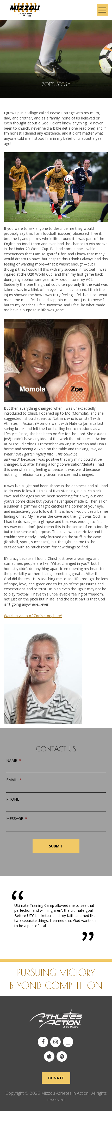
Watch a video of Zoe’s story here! (33, 615)
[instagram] (55, 1042)
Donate (56, 1077)
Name (13, 760)
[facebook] (43, 1042)
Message (16, 818)
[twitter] (68, 1042)
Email (13, 779)
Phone (12, 799)
